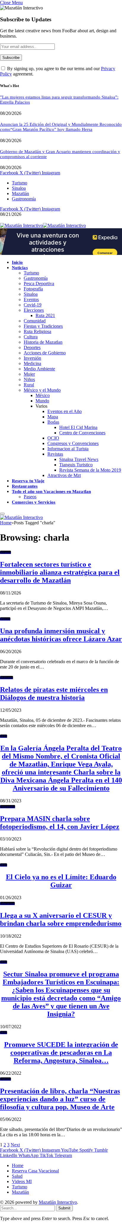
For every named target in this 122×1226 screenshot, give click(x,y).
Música (5, 619)
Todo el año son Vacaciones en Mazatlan (51, 491)
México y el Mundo (42, 390)
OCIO (53, 438)
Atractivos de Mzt (64, 475)
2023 (3, 736)
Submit (64, 1208)
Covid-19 (32, 304)
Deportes (32, 347)
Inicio (17, 262)
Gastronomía (24, 198)
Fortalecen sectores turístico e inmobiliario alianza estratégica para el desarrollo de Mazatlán (60, 572)
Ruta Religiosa (37, 331)
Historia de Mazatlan (43, 342)
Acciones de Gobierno (45, 352)
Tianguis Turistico (76, 464)
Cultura (31, 336)
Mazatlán (20, 193)
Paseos (30, 496)
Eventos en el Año (64, 411)
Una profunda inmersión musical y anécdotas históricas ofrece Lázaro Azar (61, 635)
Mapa (52, 416)
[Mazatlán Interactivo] (43, 225)
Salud (17, 1176)
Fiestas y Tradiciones (43, 326)
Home (17, 1165)
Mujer (29, 374)
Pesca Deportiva (39, 283)
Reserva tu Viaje (28, 480)
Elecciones (34, 310)
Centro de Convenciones (82, 432)
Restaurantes (25, 486)
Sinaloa (19, 188)
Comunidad (35, 320)
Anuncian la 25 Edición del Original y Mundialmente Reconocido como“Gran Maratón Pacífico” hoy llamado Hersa (61, 127)
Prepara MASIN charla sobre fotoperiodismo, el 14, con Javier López (59, 822)
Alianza (5, 552)
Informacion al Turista (68, 448)
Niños (29, 379)
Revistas (55, 454)
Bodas (53, 422)
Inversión (32, 358)
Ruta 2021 (45, 315)
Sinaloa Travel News (78, 459)
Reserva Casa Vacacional (35, 1170)
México (43, 395)
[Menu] (2, 514)
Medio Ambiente (39, 368)
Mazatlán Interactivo (58, 1202)
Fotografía (33, 288)
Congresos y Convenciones (73, 443)
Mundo (42, 400)
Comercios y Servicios (34, 502)
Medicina (32, 363)
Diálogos (6, 677)
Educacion (7, 903)
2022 (3, 962)
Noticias (20, 267)
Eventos (31, 299)
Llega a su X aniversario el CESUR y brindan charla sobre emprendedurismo (60, 919)
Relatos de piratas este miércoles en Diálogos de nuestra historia (54, 693)
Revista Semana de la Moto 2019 (90, 470)
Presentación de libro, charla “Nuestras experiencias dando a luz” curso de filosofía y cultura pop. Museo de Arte (60, 1099)
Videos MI (22, 1181)
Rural (29, 384)
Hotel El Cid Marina (78, 427)
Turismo (19, 182)
